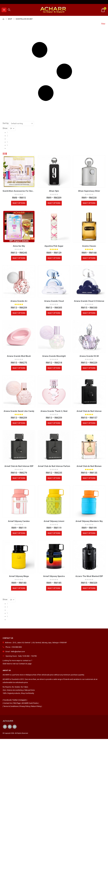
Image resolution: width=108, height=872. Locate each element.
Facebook (7, 700)
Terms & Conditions (10, 706)
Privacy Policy (25, 706)
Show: (5, 128)
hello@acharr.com (18, 652)
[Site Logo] (53, 10)
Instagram (22, 700)
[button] (4, 10)
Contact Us (7, 703)
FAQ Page (17, 703)
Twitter (15, 700)
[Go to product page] (19, 171)
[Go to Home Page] (3, 19)
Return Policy (36, 706)
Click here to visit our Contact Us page (17, 664)
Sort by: (6, 123)
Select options (19, 203)
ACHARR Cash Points (30, 703)
